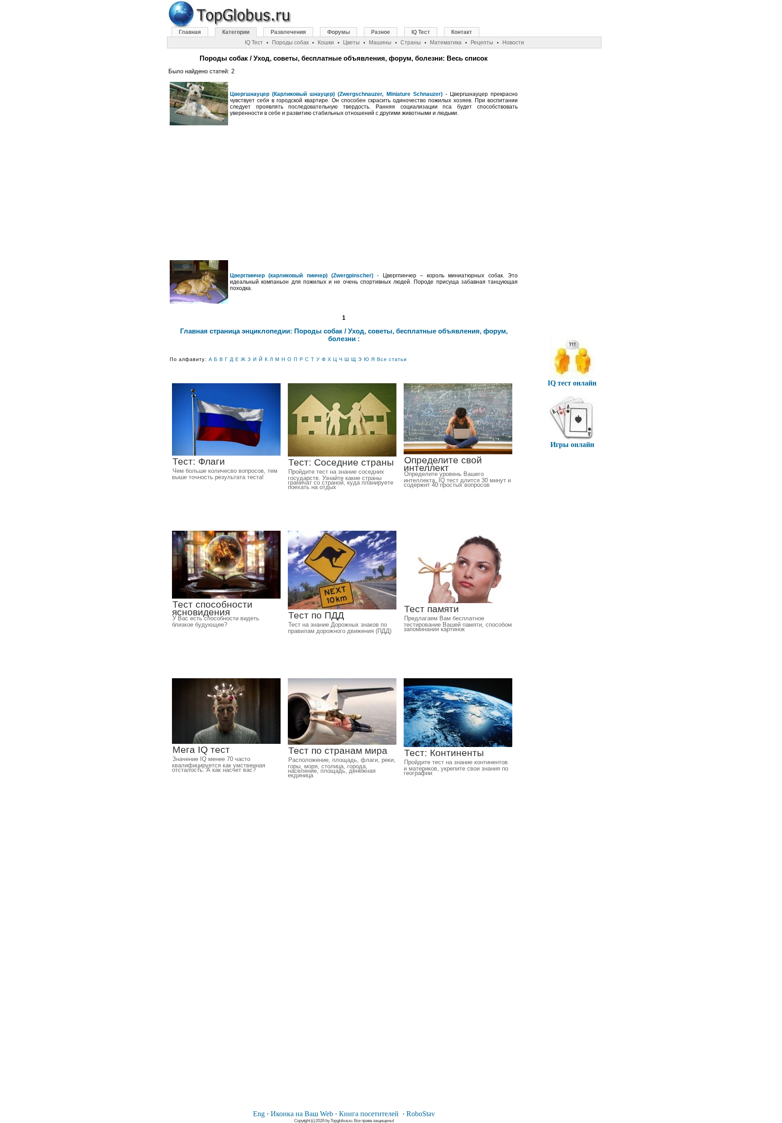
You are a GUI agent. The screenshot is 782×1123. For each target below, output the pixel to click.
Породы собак (290, 42)
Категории (235, 32)
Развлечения (288, 32)
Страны (411, 42)
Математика (446, 42)
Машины (380, 42)
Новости (513, 42)
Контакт (461, 32)
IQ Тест (420, 32)
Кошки (326, 42)
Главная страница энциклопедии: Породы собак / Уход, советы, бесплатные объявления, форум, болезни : (344, 335)
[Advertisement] (344, 192)
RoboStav (420, 1114)
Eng (259, 1114)
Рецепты (482, 42)
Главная (190, 32)
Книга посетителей (369, 1114)
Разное (380, 32)
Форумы (338, 32)
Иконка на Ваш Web (302, 1114)
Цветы (351, 42)
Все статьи (392, 359)
